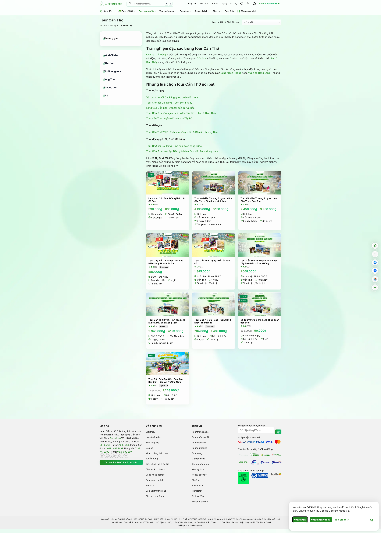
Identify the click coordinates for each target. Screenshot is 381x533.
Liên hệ (233, 3)
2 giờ (265, 339)
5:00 (153, 277)
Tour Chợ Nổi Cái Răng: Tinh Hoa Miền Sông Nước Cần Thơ (165, 262)
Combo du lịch (201, 11)
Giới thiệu (204, 3)
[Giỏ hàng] (247, 3)
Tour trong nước (146, 11)
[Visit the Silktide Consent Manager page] (371, 520)
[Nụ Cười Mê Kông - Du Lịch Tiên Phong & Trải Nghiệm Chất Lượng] (111, 4)
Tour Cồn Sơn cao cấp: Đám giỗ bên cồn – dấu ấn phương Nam (182, 151)
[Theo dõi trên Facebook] (102, 455)
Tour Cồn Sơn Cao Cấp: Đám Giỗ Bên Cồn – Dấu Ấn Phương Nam (165, 380)
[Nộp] (129, 3)
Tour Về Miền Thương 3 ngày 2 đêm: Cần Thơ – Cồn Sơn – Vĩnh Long (213, 199)
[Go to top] (375, 287)
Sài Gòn (211, 217)
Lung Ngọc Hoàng (231, 72)
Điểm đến (107, 11)
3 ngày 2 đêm (204, 221)
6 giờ (159, 217)
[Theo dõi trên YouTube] (126, 455)
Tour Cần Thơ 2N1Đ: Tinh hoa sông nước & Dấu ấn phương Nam (182, 132)
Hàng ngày (156, 214)
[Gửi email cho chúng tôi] (116, 455)
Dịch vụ (216, 11)
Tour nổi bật (127, 11)
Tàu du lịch (173, 217)
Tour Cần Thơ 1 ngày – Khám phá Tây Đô (169, 118)
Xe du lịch (216, 224)
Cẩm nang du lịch (248, 11)
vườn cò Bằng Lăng (259, 72)
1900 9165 (124, 445)
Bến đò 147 (171, 395)
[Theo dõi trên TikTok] (111, 455)
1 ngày (214, 279)
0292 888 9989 (115, 448)
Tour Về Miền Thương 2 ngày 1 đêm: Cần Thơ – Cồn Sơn (259, 199)
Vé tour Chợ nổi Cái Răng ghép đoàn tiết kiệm (172, 97)
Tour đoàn (229, 11)
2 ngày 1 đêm (250, 221)
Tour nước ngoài (166, 11)
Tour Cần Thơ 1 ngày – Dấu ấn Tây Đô (212, 262)
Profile (214, 3)
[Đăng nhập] (254, 3)
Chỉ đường (115, 438)
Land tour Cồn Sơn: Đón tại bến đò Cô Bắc (170, 107)
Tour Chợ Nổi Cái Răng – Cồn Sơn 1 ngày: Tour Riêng (212, 321)
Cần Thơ (201, 217)
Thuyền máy (203, 224)
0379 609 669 (124, 451)
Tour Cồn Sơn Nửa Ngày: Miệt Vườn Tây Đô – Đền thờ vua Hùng (259, 262)
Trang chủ (191, 3)
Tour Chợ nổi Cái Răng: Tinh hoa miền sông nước (174, 145)
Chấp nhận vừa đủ (321, 519)
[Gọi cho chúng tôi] (121, 455)
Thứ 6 (211, 276)
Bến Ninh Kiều (158, 280)
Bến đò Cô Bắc (175, 214)
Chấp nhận (300, 519)
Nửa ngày (262, 279)
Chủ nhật (202, 276)
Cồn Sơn (201, 58)
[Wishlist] (241, 3)
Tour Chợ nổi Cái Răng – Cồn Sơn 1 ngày (169, 102)
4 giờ (153, 217)
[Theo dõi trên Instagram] (106, 455)
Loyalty (224, 3)
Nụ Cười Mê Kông (108, 26)
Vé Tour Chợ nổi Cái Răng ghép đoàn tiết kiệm (260, 321)
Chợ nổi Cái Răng (156, 54)
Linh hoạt (202, 214)
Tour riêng (184, 11)
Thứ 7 (218, 276)
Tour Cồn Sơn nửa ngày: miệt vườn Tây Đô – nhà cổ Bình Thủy (181, 113)
